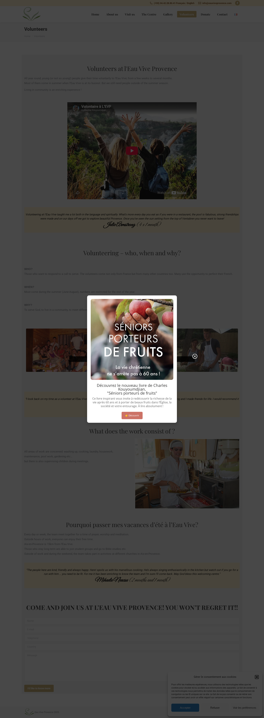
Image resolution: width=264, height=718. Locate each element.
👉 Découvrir (132, 415)
